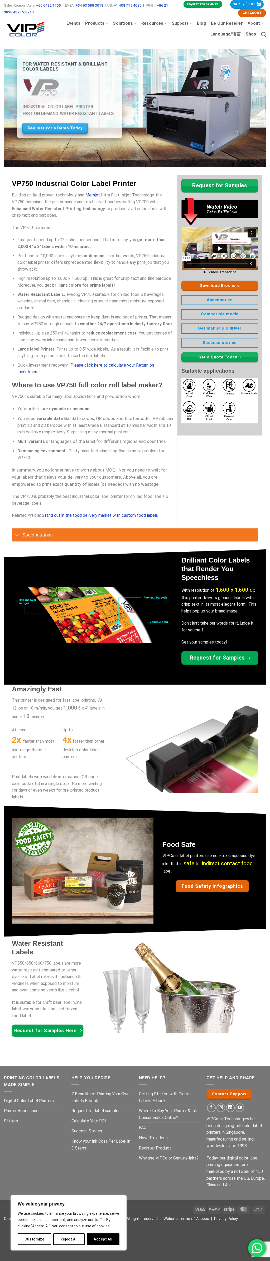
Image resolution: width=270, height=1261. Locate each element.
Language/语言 (225, 34)
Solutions (123, 23)
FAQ (143, 1127)
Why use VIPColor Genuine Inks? (169, 1158)
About (254, 23)
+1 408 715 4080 (128, 5)
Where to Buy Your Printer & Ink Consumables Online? (168, 1114)
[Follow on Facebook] (211, 1107)
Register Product (155, 1148)
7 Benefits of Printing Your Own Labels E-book (100, 1097)
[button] (247, 4)
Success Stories (86, 1130)
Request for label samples (95, 1110)
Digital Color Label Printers (29, 1100)
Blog (201, 23)
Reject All (69, 1239)
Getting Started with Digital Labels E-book (164, 1097)
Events (73, 23)
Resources (152, 23)
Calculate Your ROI (88, 1120)
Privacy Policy (226, 1219)
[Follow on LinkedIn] (230, 1107)
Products (95, 23)
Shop (250, 34)
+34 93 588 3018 (89, 5)
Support (180, 23)
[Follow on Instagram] (220, 1107)
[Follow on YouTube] (239, 1107)
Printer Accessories (22, 1110)
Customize (34, 1239)
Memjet (92, 195)
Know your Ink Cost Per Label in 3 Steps (100, 1145)
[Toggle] (17, 535)
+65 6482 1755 (48, 5)
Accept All (103, 1239)
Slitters (11, 1120)
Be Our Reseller (227, 23)
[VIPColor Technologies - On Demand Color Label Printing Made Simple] (25, 29)
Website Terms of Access (186, 1219)
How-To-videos (153, 1137)
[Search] (263, 34)
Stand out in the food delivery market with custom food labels (100, 515)
